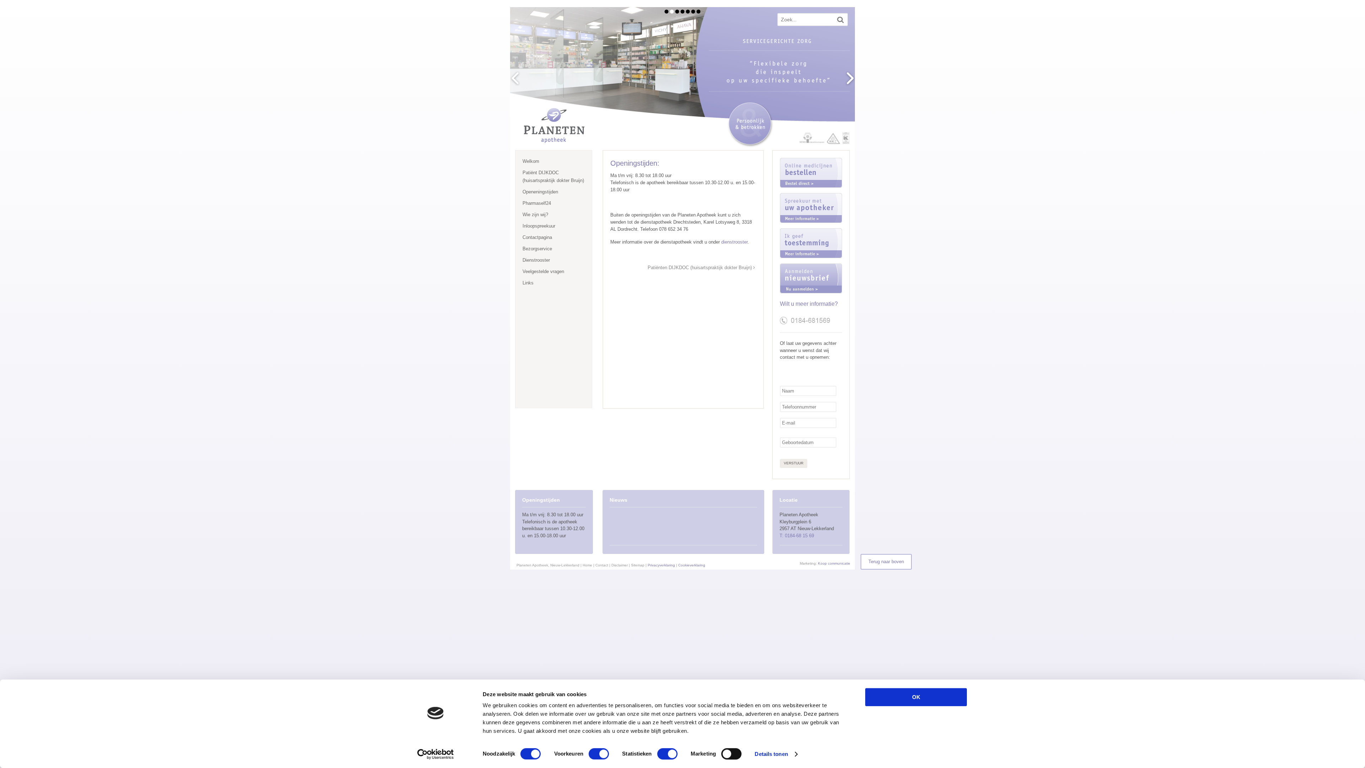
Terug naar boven (886, 561)
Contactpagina (537, 237)
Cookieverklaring (691, 565)
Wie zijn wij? (535, 214)
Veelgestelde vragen (543, 271)
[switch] (599, 753)
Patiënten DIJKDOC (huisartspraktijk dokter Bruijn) (700, 267)
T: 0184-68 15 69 (797, 535)
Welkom (531, 161)
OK (916, 697)
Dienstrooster (536, 260)
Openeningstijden (540, 191)
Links (528, 283)
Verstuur (793, 463)
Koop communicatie (834, 563)
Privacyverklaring (661, 565)
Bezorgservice (537, 248)
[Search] (840, 20)
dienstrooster (734, 242)
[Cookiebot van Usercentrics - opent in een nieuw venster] (436, 754)
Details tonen (771, 754)
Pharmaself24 (537, 203)
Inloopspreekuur (539, 226)
